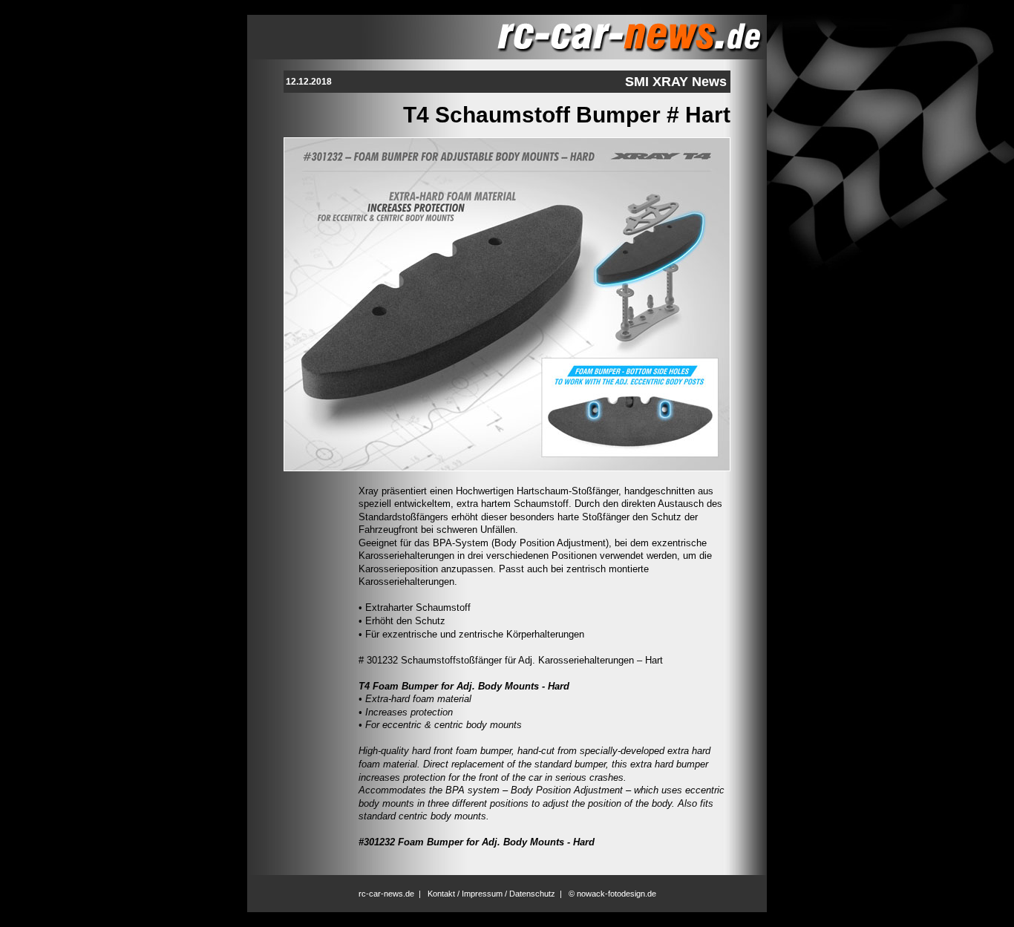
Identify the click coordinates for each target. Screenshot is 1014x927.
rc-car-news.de (386, 893)
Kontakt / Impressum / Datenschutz (491, 893)
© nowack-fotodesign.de (612, 893)
